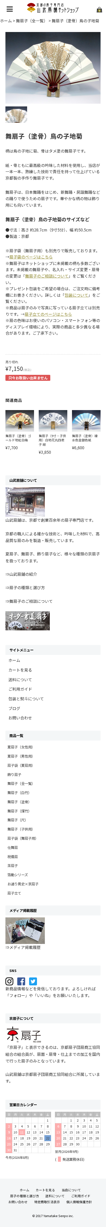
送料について (20, 679)
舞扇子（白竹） (19, 792)
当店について (71, 1190)
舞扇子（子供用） (21, 829)
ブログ (14, 708)
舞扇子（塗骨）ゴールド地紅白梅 (18, 438)
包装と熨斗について (26, 699)
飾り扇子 (14, 774)
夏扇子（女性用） (21, 746)
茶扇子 (12, 865)
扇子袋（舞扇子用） (22, 838)
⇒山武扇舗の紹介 (21, 574)
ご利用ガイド (20, 689)
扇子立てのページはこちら (48, 314)
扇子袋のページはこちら (31, 257)
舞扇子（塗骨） (19, 801)
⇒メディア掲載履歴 (23, 947)
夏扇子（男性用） (21, 756)
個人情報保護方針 (79, 1201)
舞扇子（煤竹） (19, 810)
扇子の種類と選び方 (24, 1196)
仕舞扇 (12, 847)
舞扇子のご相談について (47, 276)
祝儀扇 (12, 856)
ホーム (14, 660)
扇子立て (14, 893)
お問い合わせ (20, 718)
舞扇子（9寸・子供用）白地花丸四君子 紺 (52, 440)
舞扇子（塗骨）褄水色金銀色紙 (85, 438)
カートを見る (20, 670)
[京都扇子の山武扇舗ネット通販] (53, 10)
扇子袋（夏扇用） (21, 765)
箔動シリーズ (17, 874)
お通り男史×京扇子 (22, 883)
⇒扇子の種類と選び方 (25, 587)
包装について (76, 295)
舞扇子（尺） (17, 819)
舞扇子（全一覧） (21, 783)
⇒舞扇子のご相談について (29, 601)
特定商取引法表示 (47, 1201)
